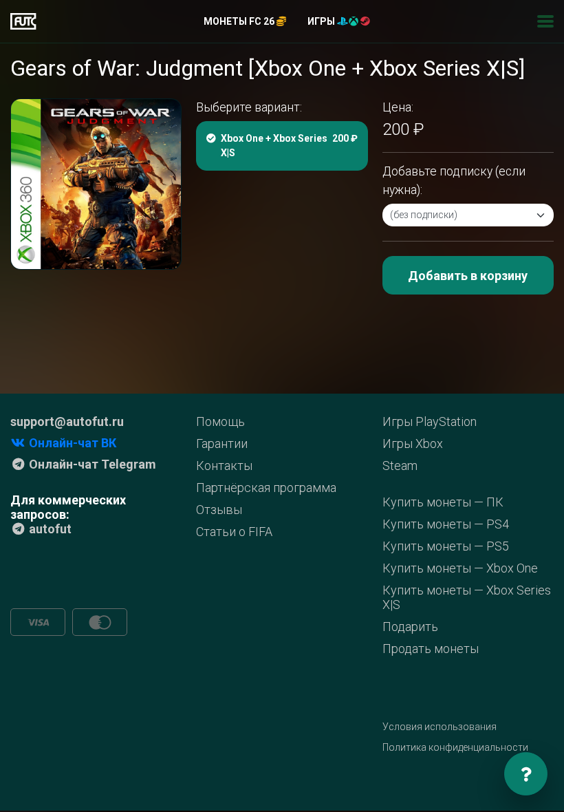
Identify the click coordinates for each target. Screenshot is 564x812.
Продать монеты (430, 648)
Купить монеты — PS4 (445, 524)
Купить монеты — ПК (442, 502)
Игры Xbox (412, 443)
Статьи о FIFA (234, 531)
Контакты (224, 465)
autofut (49, 529)
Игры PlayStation (429, 421)
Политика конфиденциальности (455, 747)
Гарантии (222, 443)
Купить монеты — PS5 (445, 546)
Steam (399, 465)
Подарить (410, 626)
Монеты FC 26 (240, 21)
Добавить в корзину (468, 275)
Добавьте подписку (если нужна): (453, 180)
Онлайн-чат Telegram (91, 464)
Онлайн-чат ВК (71, 443)
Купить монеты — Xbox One (460, 568)
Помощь (220, 421)
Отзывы (219, 509)
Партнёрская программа (266, 487)
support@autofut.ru (67, 421)
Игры (322, 21)
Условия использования (439, 726)
